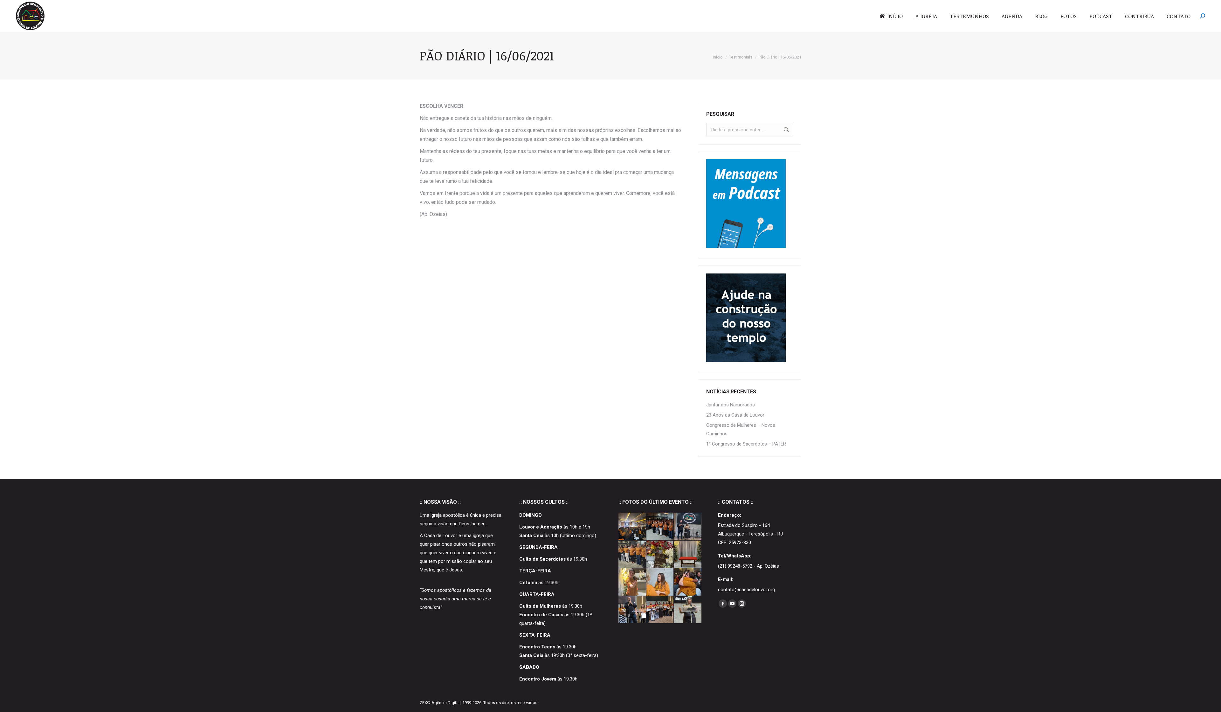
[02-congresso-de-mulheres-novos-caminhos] (632, 610)
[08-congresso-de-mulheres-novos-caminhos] (688, 582)
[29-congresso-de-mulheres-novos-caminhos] (632, 555)
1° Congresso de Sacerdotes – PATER (746, 444)
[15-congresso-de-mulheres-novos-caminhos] (660, 582)
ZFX (423, 702)
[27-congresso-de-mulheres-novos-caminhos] (660, 555)
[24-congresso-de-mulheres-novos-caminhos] (632, 582)
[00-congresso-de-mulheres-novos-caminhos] (688, 610)
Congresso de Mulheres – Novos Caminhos (740, 429)
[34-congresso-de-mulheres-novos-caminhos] (632, 527)
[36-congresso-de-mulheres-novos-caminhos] (660, 527)
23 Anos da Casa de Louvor (735, 415)
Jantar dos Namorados (730, 405)
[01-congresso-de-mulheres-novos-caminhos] (660, 610)
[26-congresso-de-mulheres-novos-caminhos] (688, 555)
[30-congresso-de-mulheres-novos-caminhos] (688, 527)
